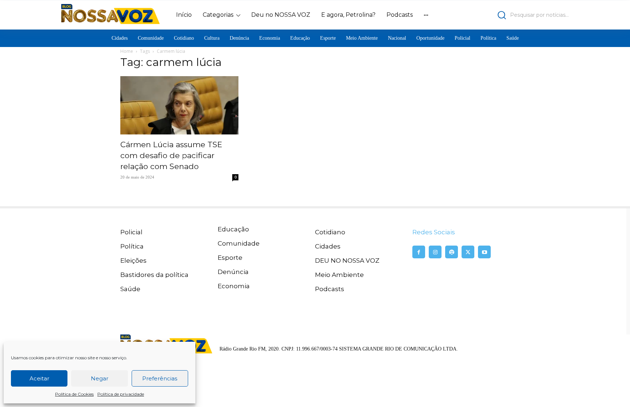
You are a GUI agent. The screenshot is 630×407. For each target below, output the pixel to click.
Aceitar (39, 378)
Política (132, 246)
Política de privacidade (120, 394)
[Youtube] (484, 252)
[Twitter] (468, 252)
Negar (99, 378)
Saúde (130, 289)
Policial (131, 232)
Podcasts (329, 289)
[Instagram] (435, 252)
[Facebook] (418, 252)
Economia (234, 286)
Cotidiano (330, 232)
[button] (506, 15)
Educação (233, 229)
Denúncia (233, 271)
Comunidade (239, 243)
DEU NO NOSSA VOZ (347, 260)
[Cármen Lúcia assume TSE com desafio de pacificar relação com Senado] (179, 105)
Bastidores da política (154, 274)
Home (126, 51)
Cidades (328, 246)
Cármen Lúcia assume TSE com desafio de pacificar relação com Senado (171, 155)
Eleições (133, 260)
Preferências (159, 378)
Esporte (230, 257)
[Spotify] (451, 252)
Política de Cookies (74, 394)
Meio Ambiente (339, 274)
